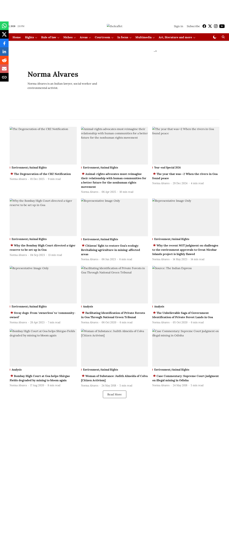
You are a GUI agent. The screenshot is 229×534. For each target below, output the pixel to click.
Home (17, 37)
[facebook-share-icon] (4, 44)
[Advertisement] (114, 9)
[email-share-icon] (4, 70)
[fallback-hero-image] (43, 146)
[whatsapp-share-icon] (4, 27)
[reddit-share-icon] (4, 62)
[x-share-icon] (4, 36)
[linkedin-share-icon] (4, 53)
